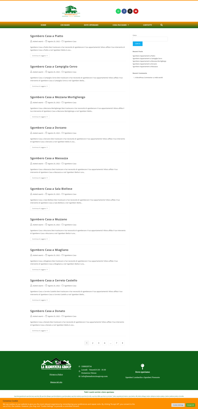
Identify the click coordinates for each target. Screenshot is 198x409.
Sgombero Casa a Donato (47, 311)
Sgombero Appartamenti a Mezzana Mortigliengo (149, 61)
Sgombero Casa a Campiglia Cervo (53, 66)
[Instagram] (130, 11)
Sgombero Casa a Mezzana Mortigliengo (57, 97)
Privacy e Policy (56, 374)
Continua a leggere (41, 55)
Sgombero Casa (70, 41)
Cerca (134, 35)
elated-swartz (38, 41)
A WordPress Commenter (143, 77)
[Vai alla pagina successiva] (122, 343)
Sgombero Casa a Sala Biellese (51, 189)
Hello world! (159, 77)
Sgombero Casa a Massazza (49, 158)
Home (43, 25)
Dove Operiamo (91, 25)
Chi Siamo (65, 25)
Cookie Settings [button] (178, 405)
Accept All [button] (190, 405)
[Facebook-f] (124, 11)
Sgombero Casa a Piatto (46, 36)
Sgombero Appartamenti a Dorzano (145, 64)
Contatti (147, 25)
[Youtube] (135, 11)
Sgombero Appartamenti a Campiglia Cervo (147, 58)
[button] (161, 25)
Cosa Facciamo (120, 25)
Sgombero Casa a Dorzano (48, 127)
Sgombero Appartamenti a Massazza (145, 66)
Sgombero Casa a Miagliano (49, 250)
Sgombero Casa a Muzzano (48, 219)
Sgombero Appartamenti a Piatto (144, 56)
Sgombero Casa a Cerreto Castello (53, 280)
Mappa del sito (56, 382)
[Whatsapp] (118, 11)
